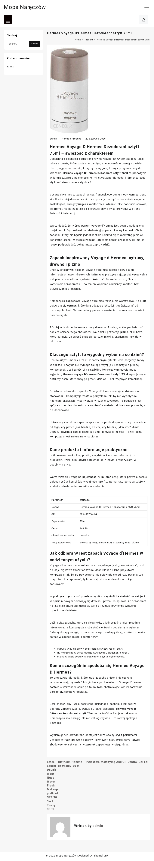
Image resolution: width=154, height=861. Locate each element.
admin (53, 138)
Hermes (66, 138)
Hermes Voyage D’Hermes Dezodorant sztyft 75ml (89, 33)
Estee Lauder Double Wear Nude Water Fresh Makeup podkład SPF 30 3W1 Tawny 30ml (52, 785)
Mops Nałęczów (25, 7)
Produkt (76, 138)
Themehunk (101, 855)
